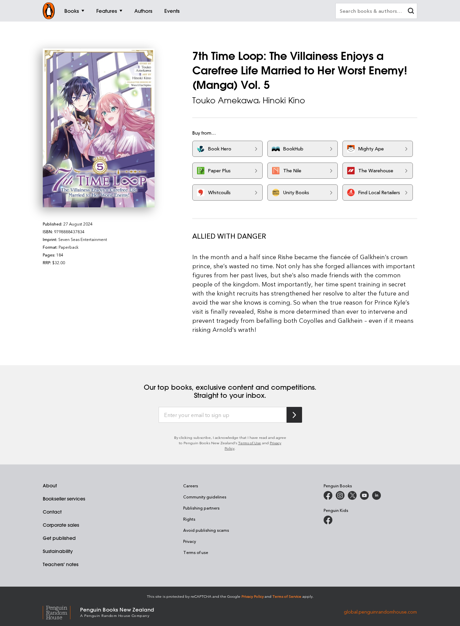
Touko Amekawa (225, 100)
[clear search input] (411, 11)
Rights (189, 519)
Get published (59, 538)
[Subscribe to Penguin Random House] (294, 415)
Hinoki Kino (284, 100)
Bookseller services (64, 499)
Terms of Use (249, 443)
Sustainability (58, 551)
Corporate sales (61, 525)
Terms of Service (286, 596)
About (50, 486)
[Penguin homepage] (49, 10)
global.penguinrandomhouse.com (380, 611)
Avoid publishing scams (206, 530)
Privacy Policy (252, 596)
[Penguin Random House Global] (61, 612)
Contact (52, 512)
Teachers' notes (60, 564)
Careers (190, 486)
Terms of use (195, 552)
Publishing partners (201, 508)
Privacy (189, 541)
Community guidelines (204, 497)
